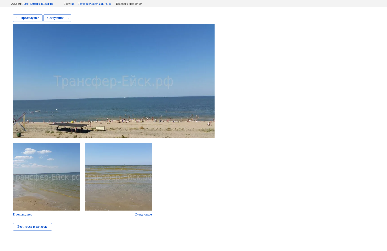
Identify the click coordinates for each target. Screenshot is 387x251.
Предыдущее (30, 18)
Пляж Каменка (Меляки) (37, 3)
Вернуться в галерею (32, 226)
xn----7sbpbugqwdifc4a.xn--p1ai (91, 3)
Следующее (55, 18)
